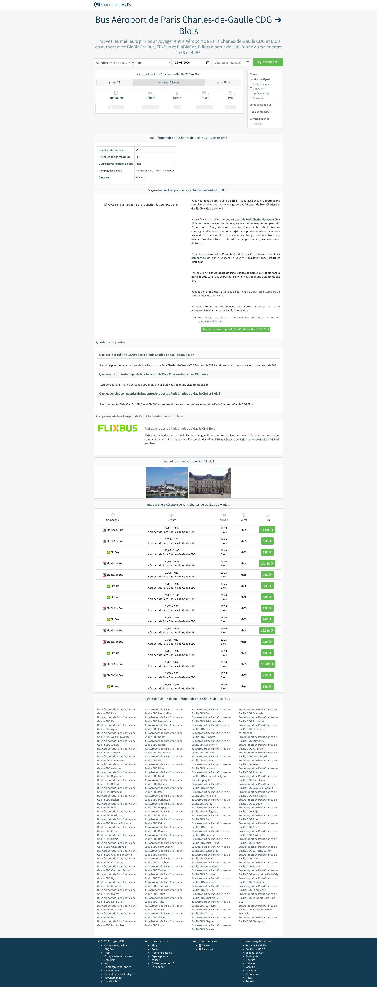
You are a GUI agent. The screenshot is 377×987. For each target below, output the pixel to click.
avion (235, 235)
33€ (265, 642)
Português (252, 956)
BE (261, 945)
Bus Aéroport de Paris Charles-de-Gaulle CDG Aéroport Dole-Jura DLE (258, 897)
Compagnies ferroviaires (118, 956)
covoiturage (247, 235)
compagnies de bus (203, 258)
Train (107, 952)
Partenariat (158, 967)
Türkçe (250, 981)
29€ (265, 608)
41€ (265, 675)
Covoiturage (111, 970)
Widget (156, 959)
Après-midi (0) (261, 93)
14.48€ (265, 530)
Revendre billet (113, 977)
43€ (265, 653)
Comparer (270, 62)
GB (263, 949)
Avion (107, 963)
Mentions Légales (162, 952)
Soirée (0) (258, 98)
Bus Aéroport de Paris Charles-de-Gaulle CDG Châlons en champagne (258, 729)
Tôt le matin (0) (261, 84)
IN (256, 949)
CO (261, 952)
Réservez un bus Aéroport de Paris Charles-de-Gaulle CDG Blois (236, 329)
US (259, 949)
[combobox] (113, 62)
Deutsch (250, 959)
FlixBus (148, 435)
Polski (249, 977)
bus (222, 235)
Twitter (205, 945)
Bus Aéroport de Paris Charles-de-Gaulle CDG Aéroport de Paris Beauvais (258, 909)
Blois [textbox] (139, 63)
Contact (156, 949)
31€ (265, 541)
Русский (251, 970)
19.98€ (265, 630)
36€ (265, 575)
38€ (265, 552)
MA (265, 945)
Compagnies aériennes (117, 967)
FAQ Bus (109, 949)
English (250, 949)
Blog (154, 945)
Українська (253, 974)
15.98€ (265, 664)
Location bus (112, 981)
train (228, 235)
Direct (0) (258, 124)
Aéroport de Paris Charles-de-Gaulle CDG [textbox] (114, 63)
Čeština (250, 967)
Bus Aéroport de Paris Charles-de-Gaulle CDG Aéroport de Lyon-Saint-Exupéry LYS (211, 776)
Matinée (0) (259, 89)
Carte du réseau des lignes (119, 974)
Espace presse (160, 956)
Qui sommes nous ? (163, 963)
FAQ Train (109, 959)
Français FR (252, 945)
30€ (265, 619)
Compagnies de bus (115, 945)
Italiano (250, 963)
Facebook (207, 949)
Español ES (252, 952)
